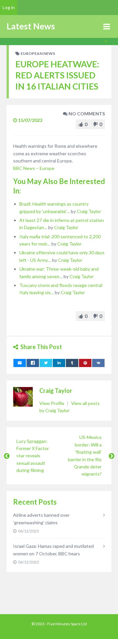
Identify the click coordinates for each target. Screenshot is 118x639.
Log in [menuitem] (9, 7)
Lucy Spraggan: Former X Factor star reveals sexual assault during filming (32, 455)
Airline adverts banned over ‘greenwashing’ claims (41, 518)
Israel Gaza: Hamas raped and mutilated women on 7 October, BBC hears (53, 549)
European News (38, 53)
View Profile (52, 403)
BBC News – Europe (33, 168)
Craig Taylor (89, 211)
